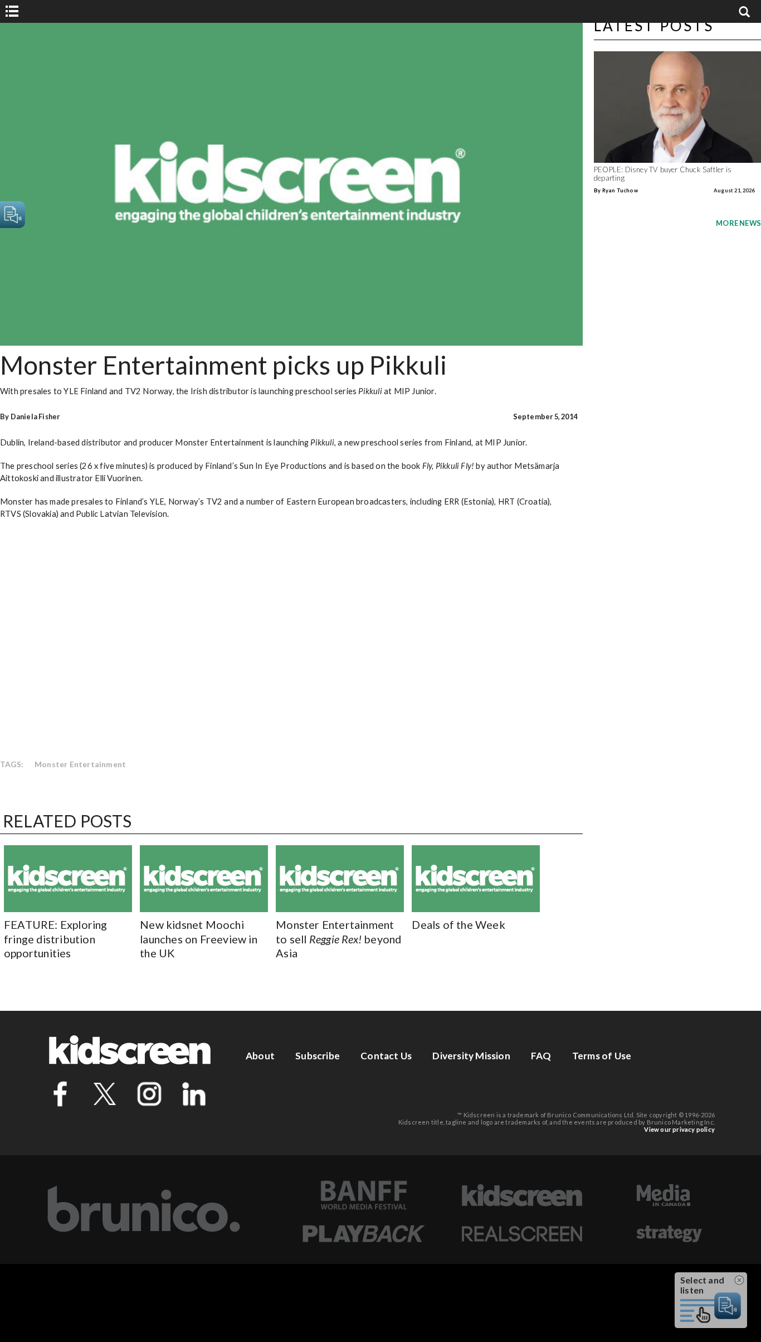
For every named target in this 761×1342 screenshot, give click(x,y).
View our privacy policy (679, 1129)
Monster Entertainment (80, 764)
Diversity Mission (471, 1056)
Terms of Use (601, 1056)
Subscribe (317, 1056)
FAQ (541, 1056)
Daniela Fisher (35, 416)
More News (738, 223)
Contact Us (386, 1056)
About (260, 1056)
